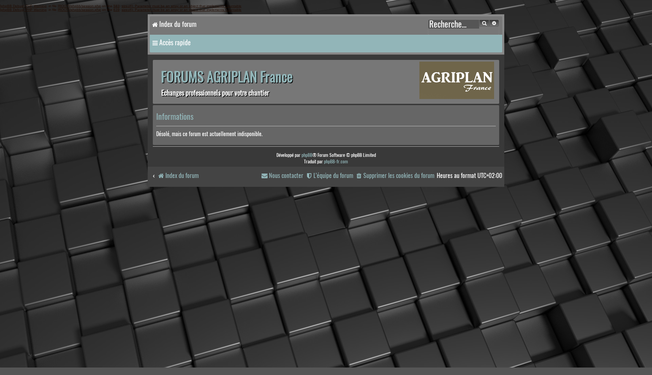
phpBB (307, 155)
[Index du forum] (456, 81)
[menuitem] (395, 175)
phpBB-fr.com (336, 161)
